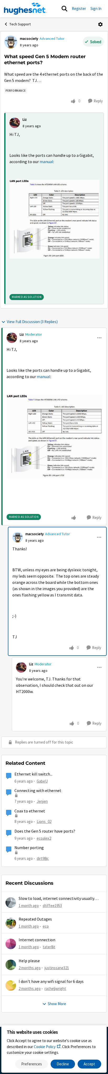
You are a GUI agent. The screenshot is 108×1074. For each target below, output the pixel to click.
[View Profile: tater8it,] (11, 944)
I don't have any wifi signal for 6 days (51, 981)
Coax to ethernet (29, 811)
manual (46, 161)
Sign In (95, 8)
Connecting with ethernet (37, 790)
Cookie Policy (45, 1046)
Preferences (31, 1063)
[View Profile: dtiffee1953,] (11, 902)
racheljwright (55, 988)
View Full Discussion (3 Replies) (32, 321)
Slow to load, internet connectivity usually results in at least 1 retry (56, 898)
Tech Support (20, 24)
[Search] (64, 8)
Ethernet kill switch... (33, 774)
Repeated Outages (35, 919)
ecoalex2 (44, 838)
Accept (89, 1063)
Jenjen (42, 801)
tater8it (49, 946)
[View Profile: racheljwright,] (11, 985)
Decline (63, 1063)
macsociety (29, 38)
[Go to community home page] (25, 9)
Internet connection (37, 940)
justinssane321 (57, 967)
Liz (25, 119)
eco (46, 926)
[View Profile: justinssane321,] (11, 965)
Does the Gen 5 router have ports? (44, 831)
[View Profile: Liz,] (14, 123)
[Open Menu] (100, 24)
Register (79, 8)
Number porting (29, 847)
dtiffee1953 (52, 905)
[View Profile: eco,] (11, 923)
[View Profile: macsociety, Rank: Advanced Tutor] (10, 41)
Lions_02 (44, 821)
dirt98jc (43, 858)
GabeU (42, 781)
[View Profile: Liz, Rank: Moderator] (12, 338)
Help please (29, 961)
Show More (57, 1003)
